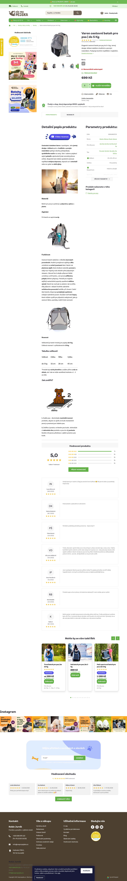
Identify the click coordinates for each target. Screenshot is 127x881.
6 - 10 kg (56, 688)
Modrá (101, 139)
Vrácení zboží (41, 832)
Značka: (87, 98)
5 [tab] (77, 697)
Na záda (112, 151)
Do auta (101, 151)
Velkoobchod (41, 848)
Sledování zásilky (70, 839)
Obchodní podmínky (43, 839)
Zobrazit (49, 681)
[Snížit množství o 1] (89, 87)
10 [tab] (85, 697)
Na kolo (107, 151)
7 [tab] (80, 697)
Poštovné (15, 6)
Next (117, 638)
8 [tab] (82, 697)
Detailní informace (87, 53)
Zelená (115, 139)
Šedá (110, 139)
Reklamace (40, 829)
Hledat (78, 13)
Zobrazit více (63, 799)
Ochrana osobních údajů (44, 842)
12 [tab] (89, 697)
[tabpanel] (54, 667)
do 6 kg (99, 688)
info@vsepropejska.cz (20, 844)
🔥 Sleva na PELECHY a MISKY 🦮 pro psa (62, 2)
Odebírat (79, 758)
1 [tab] (70, 697)
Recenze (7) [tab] (70, 114)
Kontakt (26, 6)
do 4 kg (111, 144)
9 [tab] (84, 697)
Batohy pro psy (93, 193)
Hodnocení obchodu (63, 773)
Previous (113, 638)
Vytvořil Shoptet (114, 877)
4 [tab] (75, 697)
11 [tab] (87, 697)
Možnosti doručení (90, 73)
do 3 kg (107, 144)
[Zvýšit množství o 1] (89, 84)
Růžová (106, 139)
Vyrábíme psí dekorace (72, 829)
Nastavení (39, 878)
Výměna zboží (41, 826)
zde (59, 873)
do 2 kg (102, 144)
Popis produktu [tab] (51, 114)
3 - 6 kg (51, 688)
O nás (66, 826)
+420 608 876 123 (19, 836)
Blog (65, 835)
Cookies (39, 845)
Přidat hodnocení (78, 469)
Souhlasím (86, 871)
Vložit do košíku (103, 86)
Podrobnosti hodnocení (105, 40)
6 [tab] (79, 697)
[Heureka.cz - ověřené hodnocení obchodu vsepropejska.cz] (23, 41)
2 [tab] (72, 697)
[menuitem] (17, 20)
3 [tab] (74, 697)
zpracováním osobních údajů (72, 762)
